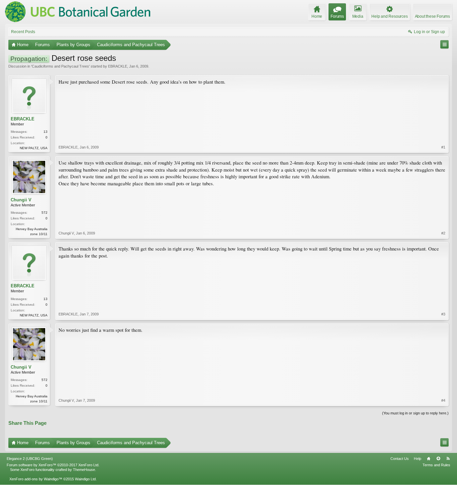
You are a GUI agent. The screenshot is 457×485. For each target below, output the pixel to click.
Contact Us (399, 459)
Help (417, 459)
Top (438, 458)
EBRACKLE (117, 66)
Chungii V (21, 199)
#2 (443, 233)
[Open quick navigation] (444, 44)
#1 (443, 147)
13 (45, 131)
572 (44, 212)
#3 (443, 314)
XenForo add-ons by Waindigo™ (35, 479)
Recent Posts (23, 31)
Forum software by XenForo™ (53, 465)
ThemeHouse (84, 470)
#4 (443, 400)
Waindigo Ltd (85, 479)
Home (428, 458)
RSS (448, 458)
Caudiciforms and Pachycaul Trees (60, 66)
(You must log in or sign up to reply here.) (415, 413)
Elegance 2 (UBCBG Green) (30, 459)
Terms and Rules (436, 465)
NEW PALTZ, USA (34, 148)
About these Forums (432, 16)
